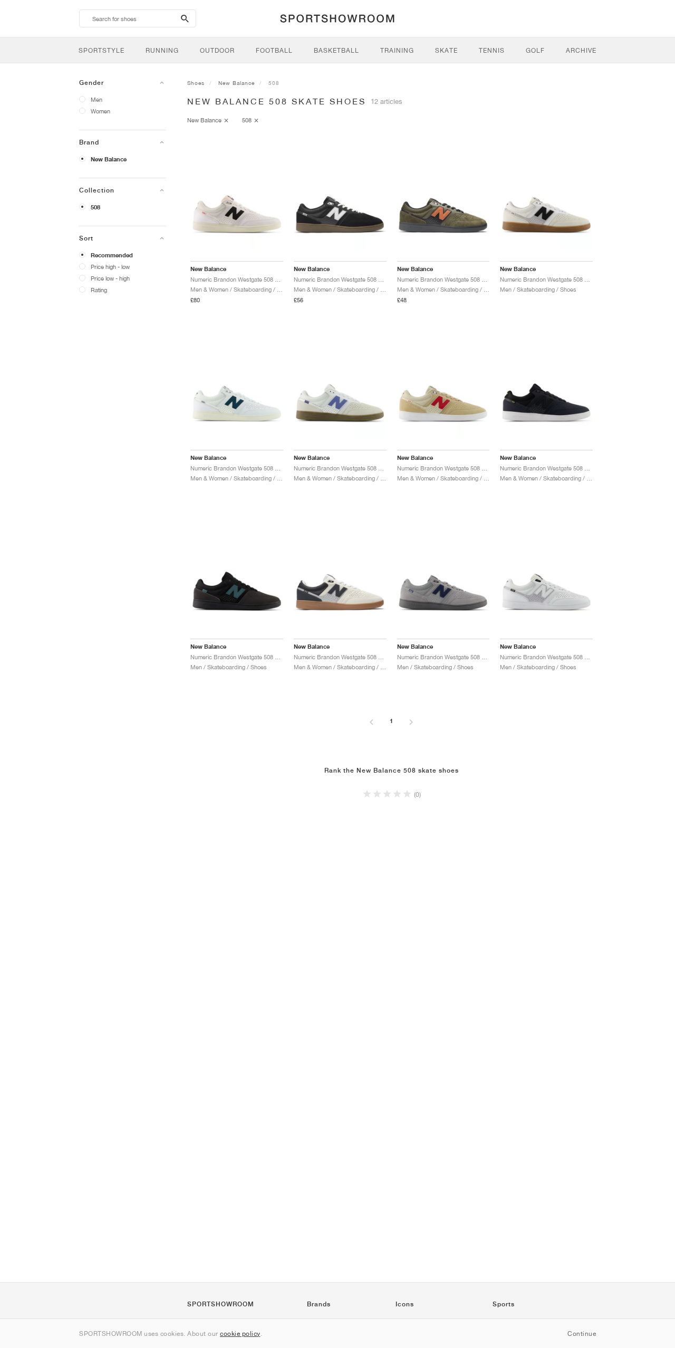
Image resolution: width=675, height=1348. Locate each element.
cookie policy (240, 1333)
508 (95, 207)
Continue (581, 1333)
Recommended (112, 255)
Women (100, 111)
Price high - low (110, 266)
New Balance (109, 159)
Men (96, 99)
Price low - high (110, 278)
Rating (99, 289)
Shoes (196, 83)
